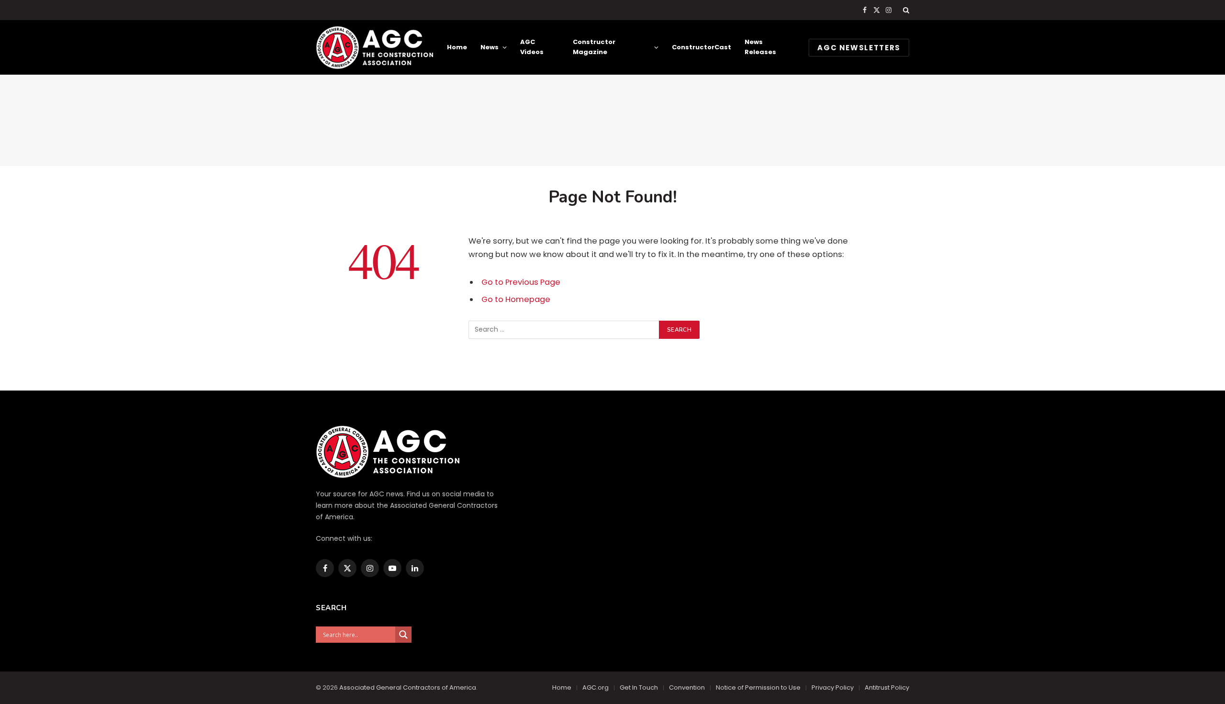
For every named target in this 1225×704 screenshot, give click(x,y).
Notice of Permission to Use (758, 687)
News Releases (760, 46)
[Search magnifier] (403, 634)
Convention (687, 687)
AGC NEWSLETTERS (859, 48)
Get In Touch (639, 687)
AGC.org (595, 687)
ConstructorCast (701, 47)
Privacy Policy (833, 687)
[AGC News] (374, 47)
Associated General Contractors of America (407, 687)
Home (457, 47)
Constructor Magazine (594, 46)
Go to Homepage (515, 299)
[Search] (905, 10)
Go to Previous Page (520, 282)
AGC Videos (532, 46)
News (489, 47)
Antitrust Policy (887, 687)
